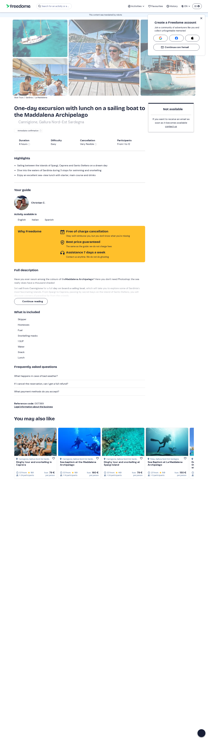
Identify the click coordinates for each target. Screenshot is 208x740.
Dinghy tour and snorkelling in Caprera (34, 463)
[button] (201, 733)
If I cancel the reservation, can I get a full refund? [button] (41, 383)
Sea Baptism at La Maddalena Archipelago (165, 463)
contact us (171, 126)
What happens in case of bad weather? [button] (36, 376)
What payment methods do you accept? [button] (36, 391)
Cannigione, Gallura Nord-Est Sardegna (51, 122)
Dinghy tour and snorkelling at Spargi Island (122, 463)
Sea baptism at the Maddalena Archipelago (78, 463)
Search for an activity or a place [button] (56, 6)
